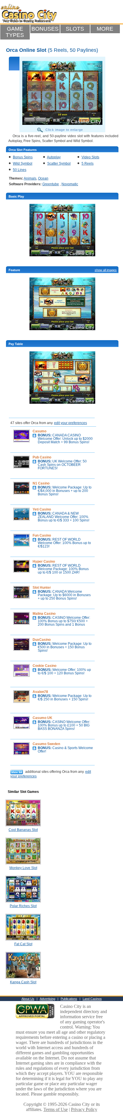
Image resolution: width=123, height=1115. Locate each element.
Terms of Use (55, 1109)
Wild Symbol (22, 163)
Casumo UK (42, 718)
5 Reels (88, 163)
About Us (27, 998)
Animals (30, 178)
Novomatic (69, 184)
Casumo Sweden (46, 744)
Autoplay (54, 157)
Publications (69, 998)
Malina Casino (44, 614)
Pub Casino (42, 457)
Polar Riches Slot (23, 906)
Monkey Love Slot (23, 868)
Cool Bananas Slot (23, 830)
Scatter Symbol (59, 163)
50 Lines (19, 170)
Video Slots (90, 157)
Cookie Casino (44, 666)
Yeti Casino (42, 509)
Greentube (50, 184)
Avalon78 (40, 692)
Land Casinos (92, 998)
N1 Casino (41, 483)
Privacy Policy (84, 1109)
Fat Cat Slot (23, 944)
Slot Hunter (42, 588)
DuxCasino (42, 640)
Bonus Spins (23, 157)
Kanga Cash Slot (23, 982)
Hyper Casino (44, 562)
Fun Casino (42, 535)
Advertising (47, 998)
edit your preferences (70, 423)
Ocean (43, 178)
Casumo (39, 431)
